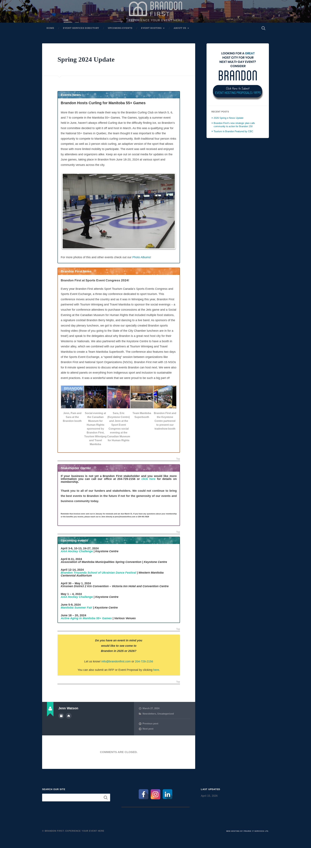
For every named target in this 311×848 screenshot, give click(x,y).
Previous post (150, 723)
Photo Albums (141, 257)
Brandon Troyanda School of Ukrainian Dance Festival (98, 572)
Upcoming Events (120, 28)
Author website (69, 716)
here (156, 669)
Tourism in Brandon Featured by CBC (233, 131)
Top (178, 459)
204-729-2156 (144, 661)
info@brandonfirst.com (116, 661)
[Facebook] (143, 794)
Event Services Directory (81, 28)
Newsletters (149, 713)
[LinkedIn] (167, 794)
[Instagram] (155, 794)
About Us (180, 28)
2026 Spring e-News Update (228, 117)
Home (50, 28)
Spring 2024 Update (86, 59)
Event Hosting (151, 28)
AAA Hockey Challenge (77, 551)
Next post (148, 728)
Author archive (61, 716)
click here (148, 479)
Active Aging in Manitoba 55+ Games (86, 618)
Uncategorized (165, 713)
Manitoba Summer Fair (76, 607)
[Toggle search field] (263, 28)
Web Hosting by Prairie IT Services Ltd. (247, 831)
